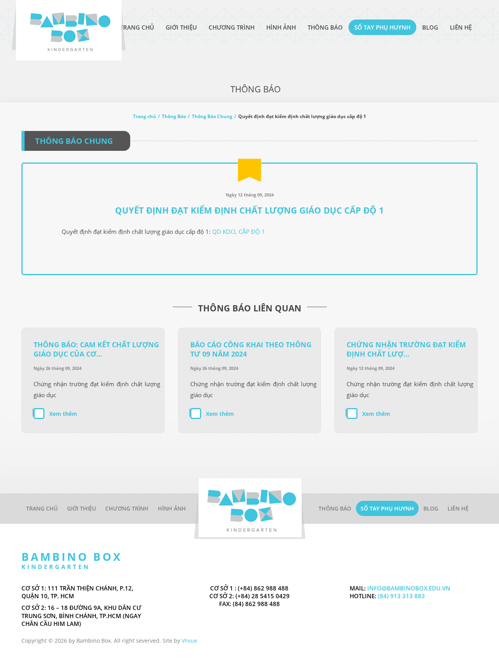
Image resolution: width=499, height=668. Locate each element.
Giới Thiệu (181, 27)
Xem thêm (63, 413)
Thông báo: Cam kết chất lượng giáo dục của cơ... (96, 349)
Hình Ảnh (281, 27)
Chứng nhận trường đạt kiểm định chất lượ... (406, 349)
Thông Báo (325, 27)
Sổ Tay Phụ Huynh (382, 27)
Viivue (189, 640)
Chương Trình (232, 27)
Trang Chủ (137, 27)
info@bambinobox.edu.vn (408, 588)
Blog (430, 27)
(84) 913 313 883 (400, 596)
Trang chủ (144, 116)
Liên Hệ (461, 27)
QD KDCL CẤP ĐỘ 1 (238, 231)
